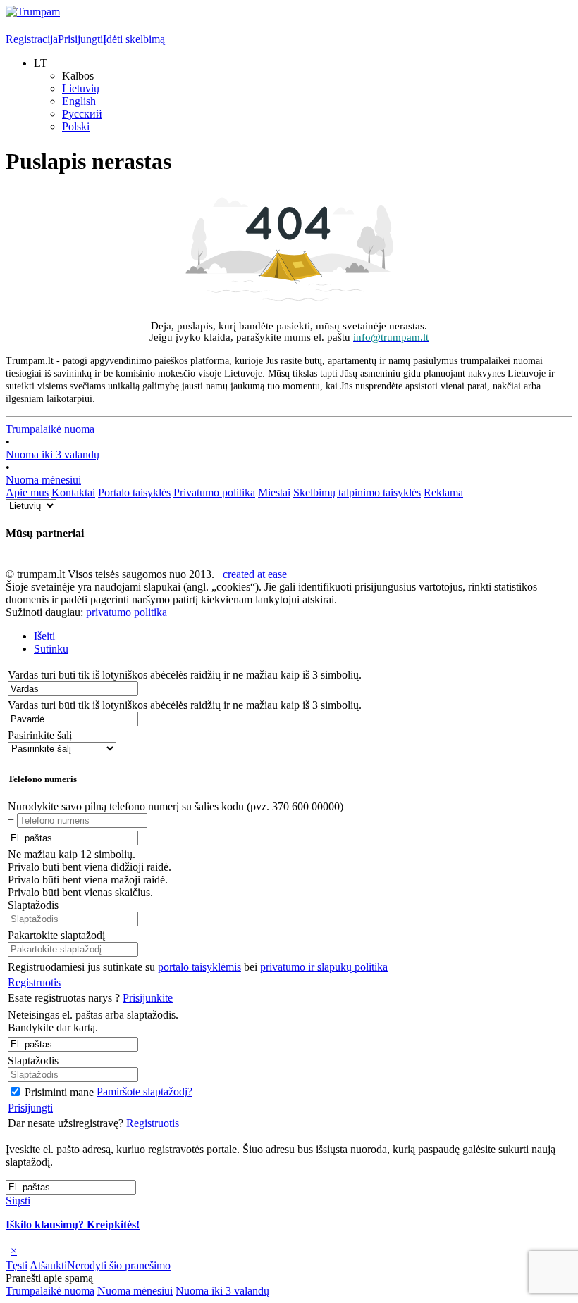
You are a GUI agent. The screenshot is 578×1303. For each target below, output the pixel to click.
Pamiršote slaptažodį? (144, 1091)
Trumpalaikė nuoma (50, 429)
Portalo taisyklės (134, 492)
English (79, 101)
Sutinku (51, 649)
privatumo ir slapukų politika (324, 967)
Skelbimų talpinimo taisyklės (357, 492)
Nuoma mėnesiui (43, 480)
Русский (82, 114)
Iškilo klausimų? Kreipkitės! (73, 1224)
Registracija (32, 39)
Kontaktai (73, 492)
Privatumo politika (214, 492)
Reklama (443, 492)
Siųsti (18, 1201)
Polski (76, 126)
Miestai (274, 492)
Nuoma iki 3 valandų (52, 454)
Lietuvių (80, 88)
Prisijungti (80, 39)
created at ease (255, 574)
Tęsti (16, 1265)
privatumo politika (126, 612)
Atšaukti (48, 1265)
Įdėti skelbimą (134, 39)
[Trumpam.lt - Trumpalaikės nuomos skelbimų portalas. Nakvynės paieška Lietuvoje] (33, 12)
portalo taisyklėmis (199, 967)
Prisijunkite (148, 998)
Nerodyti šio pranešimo (119, 1265)
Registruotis (34, 982)
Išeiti (44, 636)
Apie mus (27, 492)
